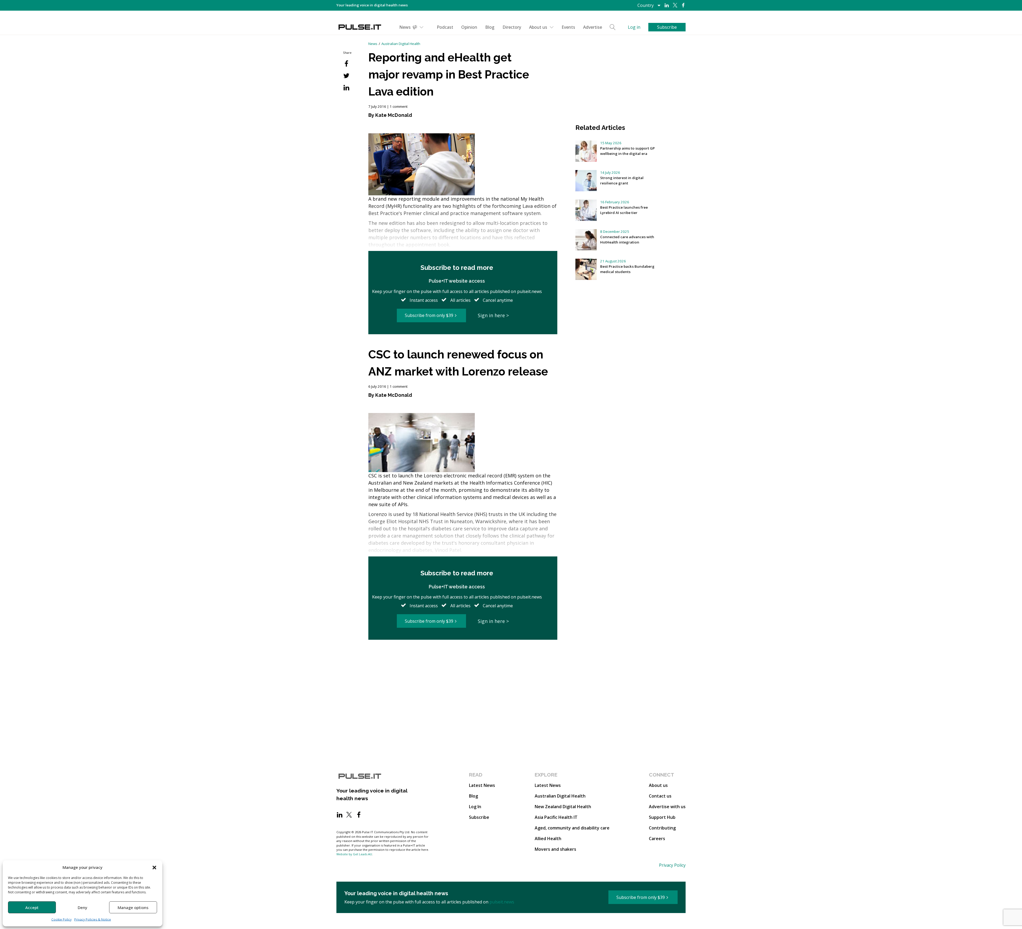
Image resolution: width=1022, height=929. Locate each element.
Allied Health (548, 838)
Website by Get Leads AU (354, 854)
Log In (475, 807)
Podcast (445, 27)
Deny (82, 907)
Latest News (482, 785)
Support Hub (662, 817)
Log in (634, 27)
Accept (32, 907)
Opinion (469, 27)
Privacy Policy (672, 865)
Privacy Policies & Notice (92, 919)
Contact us (660, 796)
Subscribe (479, 817)
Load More (462, 660)
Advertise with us (667, 807)
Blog (489, 27)
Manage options (133, 907)
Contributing (662, 828)
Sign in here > (493, 315)
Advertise (592, 27)
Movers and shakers (555, 849)
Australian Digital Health (400, 43)
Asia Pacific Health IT (556, 817)
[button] (154, 867)
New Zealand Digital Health (563, 807)
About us (538, 27)
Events (568, 27)
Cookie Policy (61, 919)
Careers (657, 838)
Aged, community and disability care (572, 828)
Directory (511, 27)
